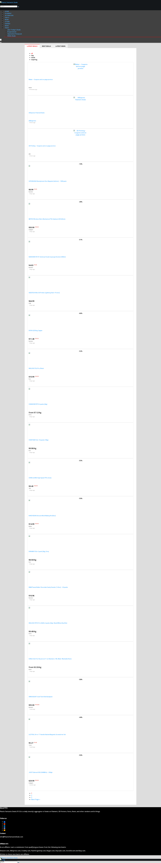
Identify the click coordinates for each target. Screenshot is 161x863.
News (7, 26)
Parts (7, 17)
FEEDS (7, 28)
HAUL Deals (11, 36)
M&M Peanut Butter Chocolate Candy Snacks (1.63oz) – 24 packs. (48, 587)
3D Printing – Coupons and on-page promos (42, 146)
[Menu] (0, 40)
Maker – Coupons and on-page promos (41, 79)
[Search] (0, 42)
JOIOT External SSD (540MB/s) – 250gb (40, 772)
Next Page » (35, 799)
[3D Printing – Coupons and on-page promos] (80, 135)
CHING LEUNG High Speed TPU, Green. (40, 478)
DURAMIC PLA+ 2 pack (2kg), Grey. (39, 551)
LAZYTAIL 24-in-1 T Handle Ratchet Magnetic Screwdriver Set (47, 734)
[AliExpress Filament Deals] (80, 100)
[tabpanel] (80, 426)
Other (7, 21)
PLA (30, 379)
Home (7, 11)
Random (31, 191)
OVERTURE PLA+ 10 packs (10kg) (38, 440)
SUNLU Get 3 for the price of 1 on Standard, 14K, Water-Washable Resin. (50, 659)
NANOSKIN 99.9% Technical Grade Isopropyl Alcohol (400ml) (47, 257)
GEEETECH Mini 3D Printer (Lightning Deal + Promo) (44, 292)
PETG (30, 414)
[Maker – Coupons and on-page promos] (80, 68)
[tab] (32, 46)
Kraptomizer (11, 32)
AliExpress (32, 121)
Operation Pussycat (14, 34)
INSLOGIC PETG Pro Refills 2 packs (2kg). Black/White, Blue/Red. (48, 623)
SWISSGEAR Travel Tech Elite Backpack (40, 696)
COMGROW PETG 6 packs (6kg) (38, 404)
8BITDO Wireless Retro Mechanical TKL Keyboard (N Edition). (47, 219)
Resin (30, 669)
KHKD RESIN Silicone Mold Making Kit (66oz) (42, 515)
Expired (7, 24)
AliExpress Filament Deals (37, 113)
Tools (30, 745)
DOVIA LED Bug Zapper (35, 330)
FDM (30, 303)
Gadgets (31, 229)
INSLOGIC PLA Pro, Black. (36, 368)
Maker (30, 87)
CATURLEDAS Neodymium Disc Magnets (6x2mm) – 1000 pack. (48, 181)
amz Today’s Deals (14, 30)
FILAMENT (8, 13)
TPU (30, 488)
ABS (30, 154)
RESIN (7, 19)
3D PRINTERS (9, 15)
